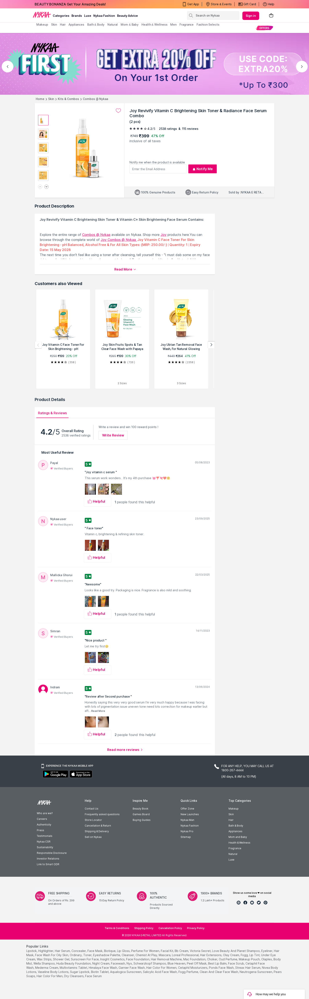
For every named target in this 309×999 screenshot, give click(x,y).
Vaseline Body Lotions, (53, 972)
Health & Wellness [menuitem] (154, 24)
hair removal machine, (166, 959)
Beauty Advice (127, 15)
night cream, (101, 963)
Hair (231, 820)
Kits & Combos (68, 99)
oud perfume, (228, 959)
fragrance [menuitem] (187, 24)
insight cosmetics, (112, 959)
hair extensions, (211, 955)
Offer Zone (187, 808)
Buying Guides (142, 820)
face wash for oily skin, (52, 955)
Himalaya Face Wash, (103, 967)
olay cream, (231, 955)
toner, (87, 955)
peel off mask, (197, 963)
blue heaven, (177, 963)
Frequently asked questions (102, 814)
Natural (232, 854)
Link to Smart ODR (48, 864)
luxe (87, 15)
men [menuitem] (173, 24)
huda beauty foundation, (73, 963)
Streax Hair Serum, (248, 967)
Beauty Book (140, 808)
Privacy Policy (196, 928)
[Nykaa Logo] (42, 14)
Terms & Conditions (117, 928)
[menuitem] (264, 27)
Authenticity (44, 824)
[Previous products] (38, 345)
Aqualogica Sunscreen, (126, 972)
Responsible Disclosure (52, 852)
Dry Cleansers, (74, 976)
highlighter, (46, 951)
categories (61, 15)
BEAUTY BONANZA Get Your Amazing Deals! (70, 4)
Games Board (141, 814)
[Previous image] (40, 187)
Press (40, 830)
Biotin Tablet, (100, 972)
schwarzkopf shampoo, (150, 963)
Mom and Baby (237, 837)
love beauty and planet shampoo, (236, 951)
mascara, (165, 955)
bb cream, (182, 951)
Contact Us (91, 808)
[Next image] (46, 187)
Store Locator (93, 820)
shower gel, (61, 959)
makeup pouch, (249, 959)
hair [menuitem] (63, 24)
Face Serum (93, 976)
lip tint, (254, 955)
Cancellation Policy (170, 928)
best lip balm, (217, 963)
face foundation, (138, 959)
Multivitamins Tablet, (74, 967)
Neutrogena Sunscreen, (256, 972)
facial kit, (167, 951)
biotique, (110, 951)
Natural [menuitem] (112, 24)
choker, (212, 959)
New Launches (190, 814)
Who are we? (45, 813)
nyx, (130, 963)
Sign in (251, 15)
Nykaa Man (187, 820)
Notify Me (205, 169)
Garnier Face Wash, (132, 967)
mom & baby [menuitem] (130, 24)
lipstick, (31, 951)
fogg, (244, 955)
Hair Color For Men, (50, 976)
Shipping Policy (143, 928)
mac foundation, (194, 959)
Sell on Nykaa (93, 837)
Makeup (233, 808)
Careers (42, 818)
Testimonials (44, 835)
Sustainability (45, 847)
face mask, (95, 951)
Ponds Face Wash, (221, 967)
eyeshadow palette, (107, 955)
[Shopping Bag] (271, 15)
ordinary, (76, 955)
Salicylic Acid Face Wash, (160, 972)
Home (40, 99)
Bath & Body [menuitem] (95, 24)
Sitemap (186, 837)
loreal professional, (185, 955)
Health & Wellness (239, 842)
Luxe (231, 859)
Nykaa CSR (43, 841)
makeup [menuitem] (42, 24)
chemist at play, (147, 955)
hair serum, (63, 951)
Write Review (113, 435)
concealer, (79, 951)
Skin (51, 99)
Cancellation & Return (98, 825)
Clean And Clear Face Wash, (219, 972)
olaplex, (267, 959)
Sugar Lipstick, (80, 972)
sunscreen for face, (85, 959)
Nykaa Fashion (104, 15)
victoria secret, (200, 951)
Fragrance (234, 848)
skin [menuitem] (54, 24)
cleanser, (128, 955)
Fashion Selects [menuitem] (208, 24)
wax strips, (44, 959)
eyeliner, (267, 951)
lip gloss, (123, 951)
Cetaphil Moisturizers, (193, 967)
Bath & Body (235, 825)
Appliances (235, 831)
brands (76, 15)
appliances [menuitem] (76, 24)
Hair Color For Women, (161, 967)
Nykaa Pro (187, 831)
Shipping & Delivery (97, 831)
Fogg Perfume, (188, 972)
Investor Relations (48, 858)
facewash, (118, 963)
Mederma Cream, (47, 967)
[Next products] (211, 345)
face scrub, (236, 963)
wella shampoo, (44, 963)
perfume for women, (145, 951)
